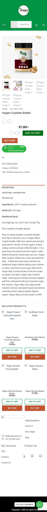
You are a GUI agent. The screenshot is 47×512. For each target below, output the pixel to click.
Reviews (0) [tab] (7, 198)
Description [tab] (8, 188)
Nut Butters (16, 109)
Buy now (10, 140)
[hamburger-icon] (4, 24)
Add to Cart (32, 133)
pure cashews (24, 172)
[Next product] (4, 121)
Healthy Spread (12, 172)
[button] (3, 157)
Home (4, 109)
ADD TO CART (12, 350)
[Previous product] (9, 121)
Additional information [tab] (13, 193)
